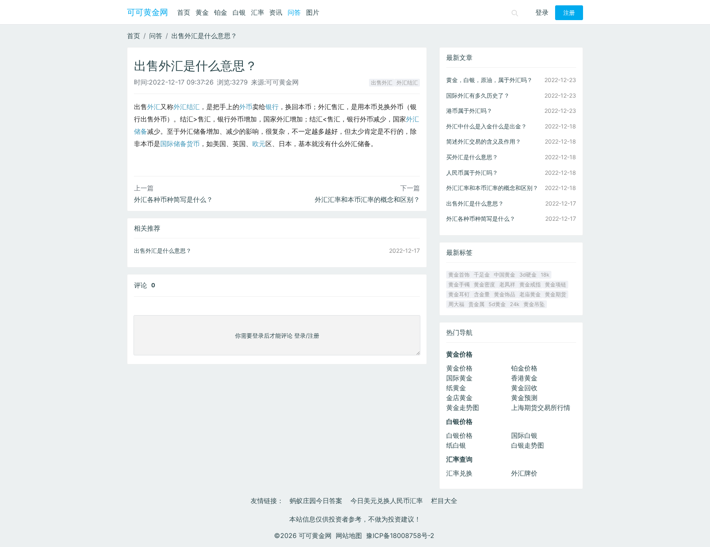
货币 (193, 144)
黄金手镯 (459, 285)
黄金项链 (555, 285)
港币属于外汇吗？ (469, 110)
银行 (272, 107)
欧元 (258, 144)
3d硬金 (528, 275)
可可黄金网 (147, 12)
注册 (569, 12)
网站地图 (349, 535)
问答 (294, 12)
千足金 (482, 275)
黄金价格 (459, 368)
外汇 (153, 107)
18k (545, 275)
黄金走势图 (462, 407)
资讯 (275, 12)
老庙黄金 (530, 294)
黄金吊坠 (534, 304)
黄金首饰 (459, 275)
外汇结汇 (407, 83)
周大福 (456, 304)
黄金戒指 (530, 285)
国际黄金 (459, 378)
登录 (542, 12)
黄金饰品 (504, 294)
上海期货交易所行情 (540, 407)
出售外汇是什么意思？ (204, 36)
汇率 (257, 12)
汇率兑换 (459, 473)
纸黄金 (456, 388)
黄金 (202, 12)
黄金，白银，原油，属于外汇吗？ (489, 79)
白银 (239, 12)
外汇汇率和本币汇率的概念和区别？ (367, 199)
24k (514, 304)
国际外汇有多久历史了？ (477, 95)
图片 (312, 12)
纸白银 (456, 445)
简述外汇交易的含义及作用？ (483, 141)
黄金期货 (555, 294)
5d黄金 (497, 304)
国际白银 (524, 435)
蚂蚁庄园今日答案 (316, 501)
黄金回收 (524, 388)
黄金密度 (484, 285)
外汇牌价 (524, 473)
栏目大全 (444, 501)
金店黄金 (459, 398)
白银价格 (459, 435)
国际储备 (173, 144)
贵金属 (476, 304)
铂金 (220, 12)
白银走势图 (527, 445)
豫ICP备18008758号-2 (400, 535)
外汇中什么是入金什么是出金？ (486, 126)
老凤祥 (507, 285)
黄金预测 (524, 398)
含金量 (482, 294)
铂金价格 (524, 368)
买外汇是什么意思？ (472, 156)
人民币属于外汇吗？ (472, 172)
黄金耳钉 (459, 294)
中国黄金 (504, 275)
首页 (183, 12)
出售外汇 (381, 83)
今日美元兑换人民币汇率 (386, 501)
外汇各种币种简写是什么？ (173, 199)
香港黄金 (524, 378)
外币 (245, 107)
